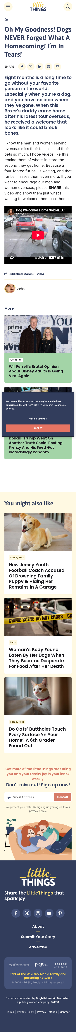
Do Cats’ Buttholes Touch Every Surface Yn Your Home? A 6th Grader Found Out (37, 737)
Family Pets (17, 557)
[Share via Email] (57, 66)
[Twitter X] (27, 913)
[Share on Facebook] (22, 66)
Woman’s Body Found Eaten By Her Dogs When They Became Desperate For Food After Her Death (36, 658)
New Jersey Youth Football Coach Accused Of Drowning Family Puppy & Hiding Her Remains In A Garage (37, 576)
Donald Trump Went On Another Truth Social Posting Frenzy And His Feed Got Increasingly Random (36, 445)
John (21, 289)
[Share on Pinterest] (48, 66)
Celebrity (15, 359)
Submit (62, 797)
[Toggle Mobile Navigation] (8, 6)
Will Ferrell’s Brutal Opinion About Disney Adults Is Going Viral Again (36, 371)
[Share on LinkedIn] (39, 66)
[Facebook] (15, 913)
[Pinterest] (60, 913)
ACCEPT (38, 428)
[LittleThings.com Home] (38, 6)
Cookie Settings (38, 418)
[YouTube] (49, 913)
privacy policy (37, 810)
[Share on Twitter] (30, 66)
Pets (13, 642)
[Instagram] (38, 913)
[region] (38, 414)
